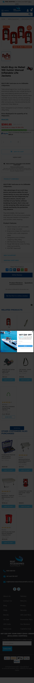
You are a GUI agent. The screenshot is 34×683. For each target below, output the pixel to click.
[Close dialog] (32, 331)
